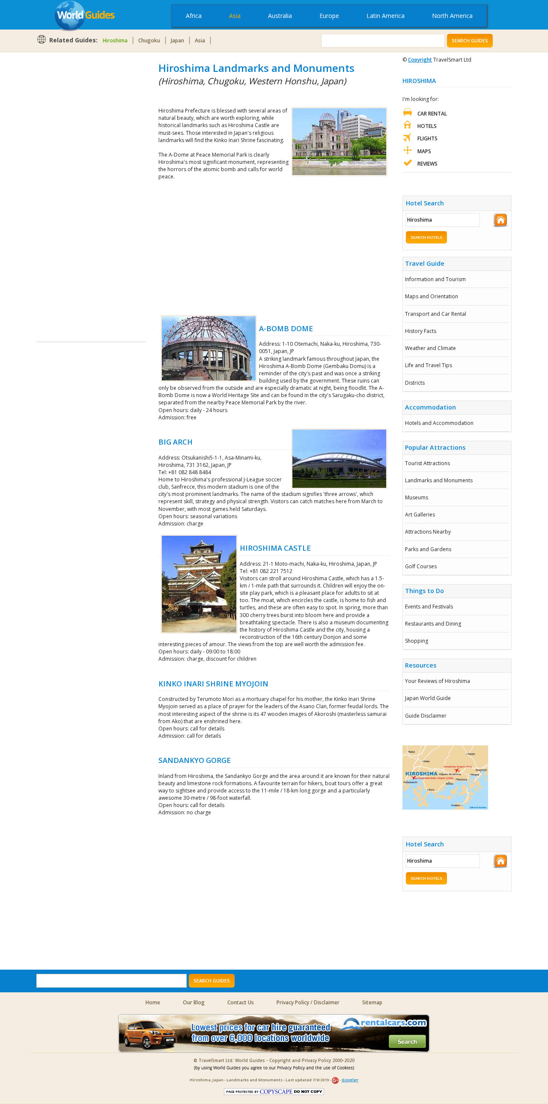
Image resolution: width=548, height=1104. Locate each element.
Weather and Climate (430, 348)
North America (452, 16)
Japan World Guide (428, 698)
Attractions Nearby (428, 531)
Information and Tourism (435, 279)
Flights (427, 138)
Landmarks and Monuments (439, 480)
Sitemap (372, 1002)
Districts (415, 382)
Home (153, 1002)
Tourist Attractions (427, 463)
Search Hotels (426, 237)
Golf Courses (421, 566)
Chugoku (149, 40)
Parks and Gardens (428, 549)
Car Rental (432, 113)
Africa (194, 16)
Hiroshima (115, 40)
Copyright (420, 59)
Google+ (350, 1080)
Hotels (427, 126)
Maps (424, 151)
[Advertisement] (70, 189)
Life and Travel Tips (428, 365)
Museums (416, 497)
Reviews (427, 163)
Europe (329, 16)
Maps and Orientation (431, 296)
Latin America (385, 16)
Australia (280, 16)
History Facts (420, 331)
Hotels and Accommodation (439, 423)
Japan (177, 40)
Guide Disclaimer (426, 715)
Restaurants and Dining (433, 623)
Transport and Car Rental (435, 314)
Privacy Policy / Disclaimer (308, 1002)
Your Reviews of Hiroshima (437, 681)
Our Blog (194, 1002)
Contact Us (240, 1002)
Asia (235, 16)
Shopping (416, 640)
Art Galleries (420, 514)
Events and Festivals (429, 606)
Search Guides (470, 40)
